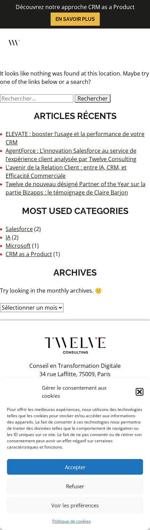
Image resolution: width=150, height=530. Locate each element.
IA (8, 237)
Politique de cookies (71, 521)
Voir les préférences (75, 505)
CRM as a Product (29, 254)
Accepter (75, 467)
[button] (139, 391)
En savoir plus (75, 19)
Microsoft (18, 246)
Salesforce (19, 229)
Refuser (75, 486)
